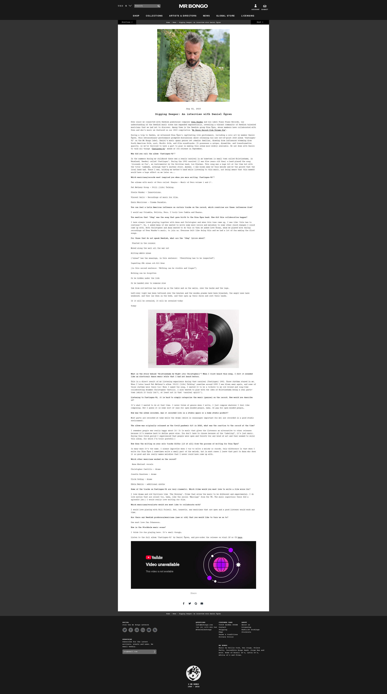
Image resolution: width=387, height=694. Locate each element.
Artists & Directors (183, 15)
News (206, 15)
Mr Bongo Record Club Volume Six (208, 130)
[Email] (202, 603)
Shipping (223, 630)
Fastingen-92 (158, 149)
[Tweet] (189, 603)
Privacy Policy (226, 637)
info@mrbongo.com (204, 625)
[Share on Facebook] (183, 603)
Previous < (127, 22)
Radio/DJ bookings (251, 630)
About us (246, 625)
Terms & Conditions (228, 634)
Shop (136, 15)
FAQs (221, 632)
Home (168, 22)
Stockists (246, 632)
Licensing (247, 15)
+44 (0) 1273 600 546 (206, 627)
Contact (222, 627)
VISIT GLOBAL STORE (228, 625)
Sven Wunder (197, 122)
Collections (154, 15)
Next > (260, 22)
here (240, 537)
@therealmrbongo (204, 630)
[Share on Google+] (196, 603)
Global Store (225, 15)
